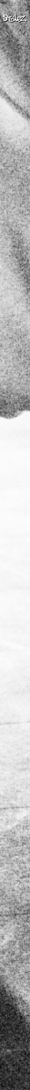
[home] (3, 2)
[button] (27, 2)
